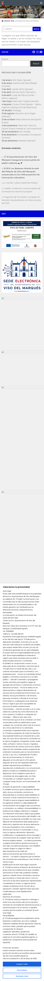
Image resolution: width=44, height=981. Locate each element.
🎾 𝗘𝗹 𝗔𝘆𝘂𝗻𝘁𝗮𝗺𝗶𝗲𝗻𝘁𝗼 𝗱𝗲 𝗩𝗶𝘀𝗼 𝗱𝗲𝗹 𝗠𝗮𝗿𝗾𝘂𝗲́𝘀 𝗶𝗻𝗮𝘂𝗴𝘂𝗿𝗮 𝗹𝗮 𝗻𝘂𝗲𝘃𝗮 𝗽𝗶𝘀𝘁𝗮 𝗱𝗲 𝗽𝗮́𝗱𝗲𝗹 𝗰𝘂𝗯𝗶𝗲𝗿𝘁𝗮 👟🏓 (21, 159)
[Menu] (41, 3)
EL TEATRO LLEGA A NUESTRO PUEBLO (21, 183)
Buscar (5, 59)
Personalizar (22, 970)
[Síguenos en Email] (41, 52)
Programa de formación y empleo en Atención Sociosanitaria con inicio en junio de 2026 (21, 200)
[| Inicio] (2, 3)
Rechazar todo (22, 976)
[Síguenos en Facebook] (33, 52)
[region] (22, 782)
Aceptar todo (22, 964)
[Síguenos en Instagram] (37, 52)
